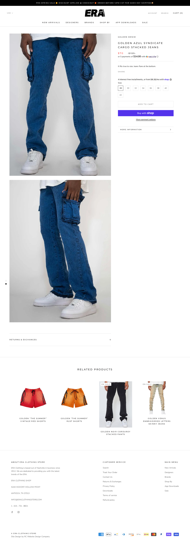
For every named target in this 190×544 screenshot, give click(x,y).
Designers (72, 22)
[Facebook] (127, 71)
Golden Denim (127, 37)
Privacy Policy (109, 486)
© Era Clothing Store (23, 533)
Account (152, 13)
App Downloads (126, 22)
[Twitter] (131, 71)
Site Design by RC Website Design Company (30, 536)
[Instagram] (18, 512)
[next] (181, 407)
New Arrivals (51, 22)
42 (120, 95)
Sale (145, 22)
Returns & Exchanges (23, 340)
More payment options (146, 119)
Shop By (105, 22)
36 (151, 88)
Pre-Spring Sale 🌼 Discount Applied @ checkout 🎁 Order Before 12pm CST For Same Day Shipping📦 (95, 3)
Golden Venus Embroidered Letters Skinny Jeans (157, 421)
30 (128, 88)
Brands (89, 22)
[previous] (9, 407)
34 (143, 88)
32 (136, 88)
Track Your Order (110, 472)
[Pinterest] (135, 71)
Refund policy (109, 500)
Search (165, 13)
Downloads (108, 490)
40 (166, 88)
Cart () (178, 13)
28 (120, 88)
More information (131, 130)
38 (158, 88)
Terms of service (110, 495)
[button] (146, 56)
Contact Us (107, 477)
